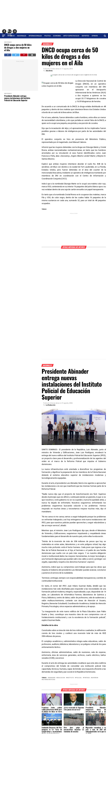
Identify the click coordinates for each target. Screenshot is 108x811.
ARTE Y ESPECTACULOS (71, 36)
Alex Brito (49, 71)
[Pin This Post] (24, 55)
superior (95, 677)
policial (79, 677)
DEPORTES (85, 36)
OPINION (95, 36)
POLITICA (47, 36)
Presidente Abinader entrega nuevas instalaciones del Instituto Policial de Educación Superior (17, 98)
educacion (61, 677)
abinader (52, 677)
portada (87, 677)
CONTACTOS (54, 41)
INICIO (12, 36)
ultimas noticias (49, 679)
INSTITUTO (70, 677)
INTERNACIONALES (35, 36)
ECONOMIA (57, 36)
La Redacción (50, 405)
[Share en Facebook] (7, 55)
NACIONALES (21, 36)
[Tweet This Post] (16, 55)
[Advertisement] (54, 14)
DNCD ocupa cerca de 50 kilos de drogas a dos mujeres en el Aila (17, 47)
